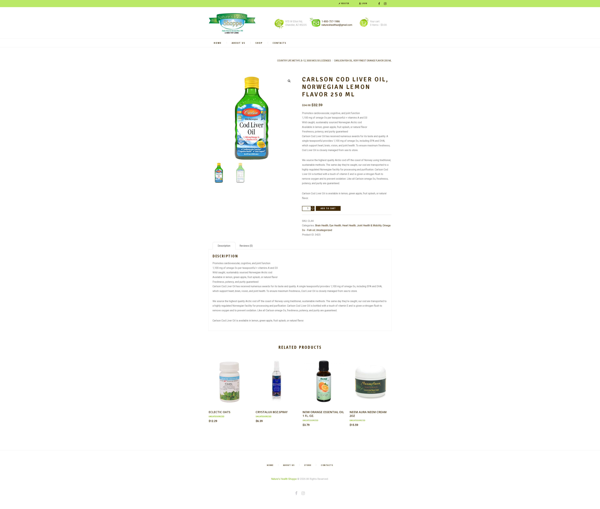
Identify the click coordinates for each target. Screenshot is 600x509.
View (229, 378)
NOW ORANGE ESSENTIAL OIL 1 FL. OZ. (323, 414)
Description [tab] (224, 245)
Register (345, 3)
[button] (289, 81)
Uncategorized (324, 230)
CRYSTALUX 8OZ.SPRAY (272, 412)
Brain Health (321, 225)
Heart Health (349, 225)
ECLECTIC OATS (219, 412)
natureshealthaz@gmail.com (337, 24)
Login (364, 3)
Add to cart (328, 208)
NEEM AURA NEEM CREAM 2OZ (368, 414)
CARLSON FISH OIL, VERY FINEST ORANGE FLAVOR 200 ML (362, 60)
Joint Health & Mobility (369, 225)
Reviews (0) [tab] (246, 245)
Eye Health (335, 225)
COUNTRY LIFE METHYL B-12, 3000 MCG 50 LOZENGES (304, 60)
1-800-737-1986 (331, 21)
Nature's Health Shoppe (284, 478)
